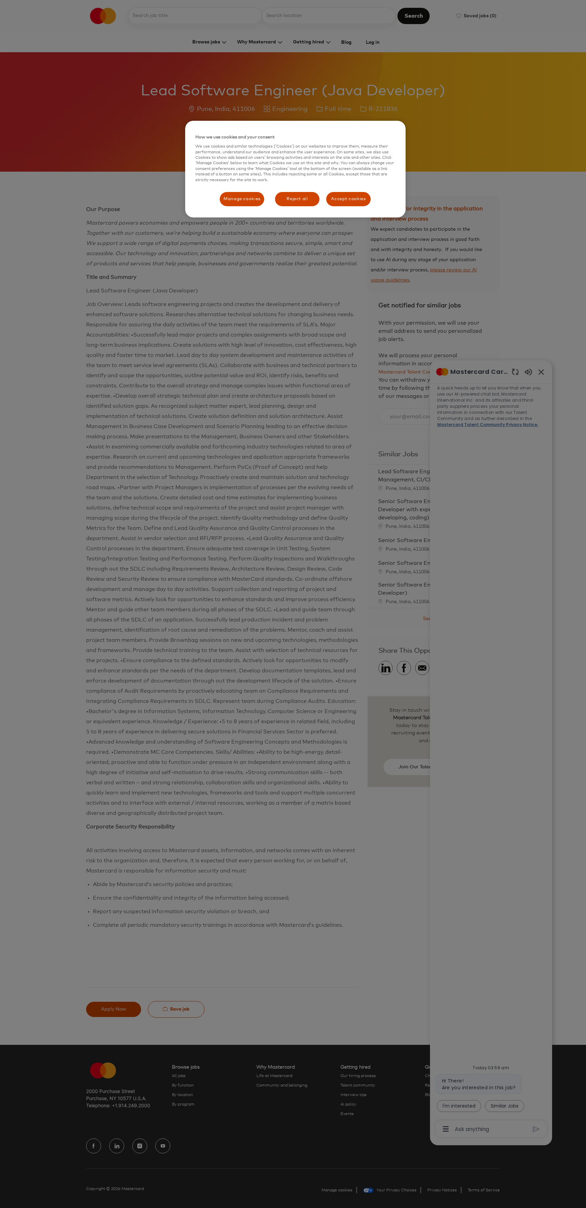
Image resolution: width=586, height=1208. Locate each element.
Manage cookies (241, 199)
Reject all (297, 199)
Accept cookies (348, 199)
